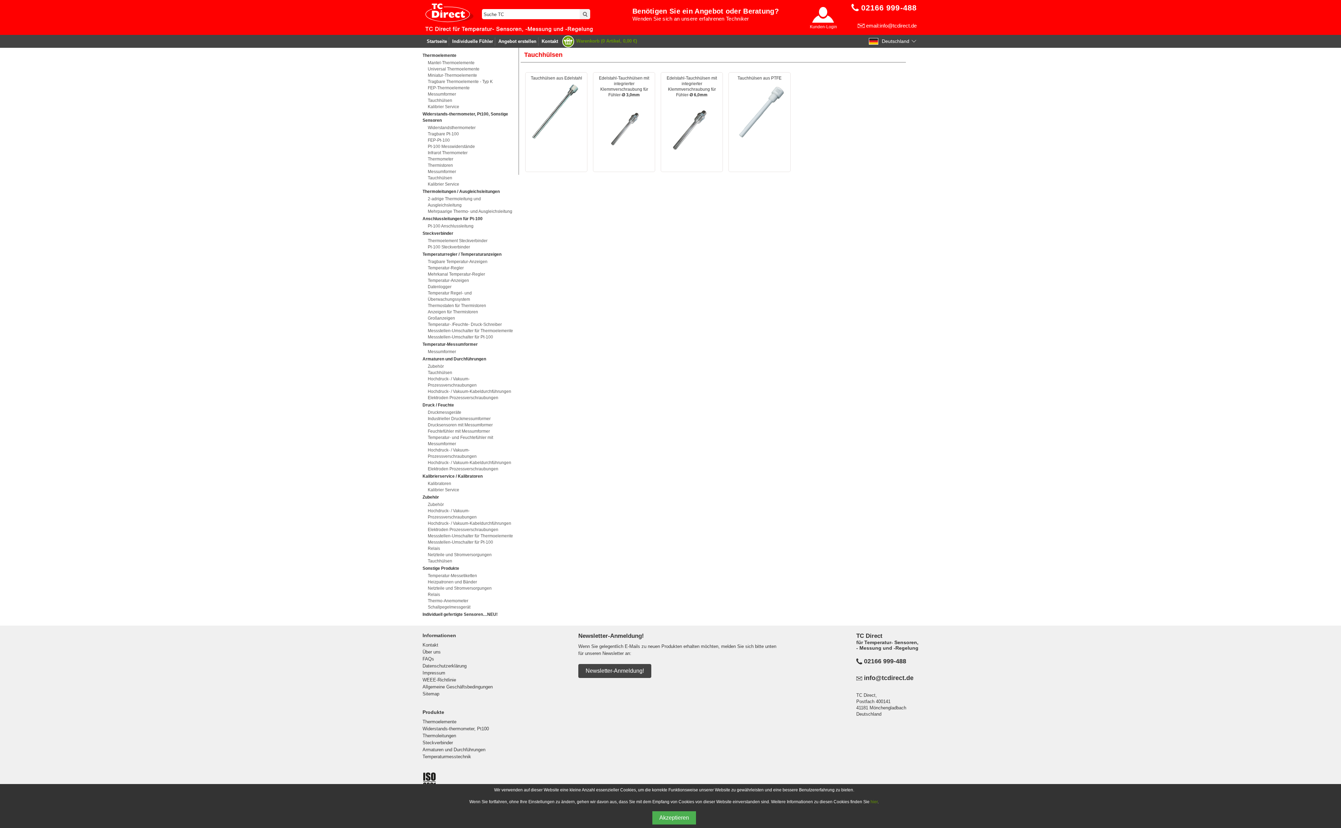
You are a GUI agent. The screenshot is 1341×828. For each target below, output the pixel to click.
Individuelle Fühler (472, 41)
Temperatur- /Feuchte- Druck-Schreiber (465, 324)
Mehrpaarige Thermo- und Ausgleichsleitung (470, 211)
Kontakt (550, 41)
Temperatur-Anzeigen (448, 280)
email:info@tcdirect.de (891, 26)
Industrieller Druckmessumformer (459, 418)
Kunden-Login (823, 26)
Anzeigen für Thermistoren (453, 311)
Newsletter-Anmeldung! (615, 671)
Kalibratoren (439, 483)
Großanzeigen (441, 318)
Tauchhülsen (440, 100)
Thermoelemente (439, 721)
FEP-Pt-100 (439, 140)
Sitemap (431, 693)
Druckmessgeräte (444, 412)
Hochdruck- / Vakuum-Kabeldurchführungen (469, 391)
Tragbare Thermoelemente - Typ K (460, 81)
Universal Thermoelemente (453, 69)
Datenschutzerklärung (445, 666)
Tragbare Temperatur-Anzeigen (458, 261)
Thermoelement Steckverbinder (458, 240)
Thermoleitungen (439, 735)
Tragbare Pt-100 (443, 134)
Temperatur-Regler (446, 268)
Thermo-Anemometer (448, 600)
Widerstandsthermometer (452, 127)
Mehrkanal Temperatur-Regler (456, 274)
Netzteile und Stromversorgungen (460, 554)
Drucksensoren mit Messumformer (460, 425)
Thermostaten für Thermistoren (457, 305)
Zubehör (436, 366)
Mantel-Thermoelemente (451, 62)
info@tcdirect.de (889, 677)
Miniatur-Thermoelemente (452, 75)
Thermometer (440, 159)
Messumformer (442, 94)
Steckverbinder (438, 742)
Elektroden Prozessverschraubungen (463, 397)
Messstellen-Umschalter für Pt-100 (460, 337)
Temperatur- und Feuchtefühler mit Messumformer (460, 440)
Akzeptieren (674, 818)
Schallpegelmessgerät (449, 607)
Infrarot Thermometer (448, 152)
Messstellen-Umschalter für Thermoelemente (470, 330)
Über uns (432, 652)
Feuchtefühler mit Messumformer (459, 431)
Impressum (434, 673)
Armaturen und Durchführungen (454, 749)
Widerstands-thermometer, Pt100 (456, 728)
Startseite (437, 41)
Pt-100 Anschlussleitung (451, 226)
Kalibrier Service (443, 106)
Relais (434, 548)
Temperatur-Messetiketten (452, 575)
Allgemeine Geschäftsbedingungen (458, 686)
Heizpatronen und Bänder (452, 582)
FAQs (428, 659)
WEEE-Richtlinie (439, 679)
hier (874, 801)
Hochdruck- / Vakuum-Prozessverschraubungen (452, 382)
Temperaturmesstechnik (447, 756)
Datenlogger (440, 286)
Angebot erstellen (517, 41)
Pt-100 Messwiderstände (451, 146)
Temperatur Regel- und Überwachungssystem (450, 296)
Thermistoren (440, 165)
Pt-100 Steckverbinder (449, 247)
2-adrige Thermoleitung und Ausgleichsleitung (454, 202)
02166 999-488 (885, 661)
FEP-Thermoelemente (449, 87)
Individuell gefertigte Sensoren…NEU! (460, 614)
